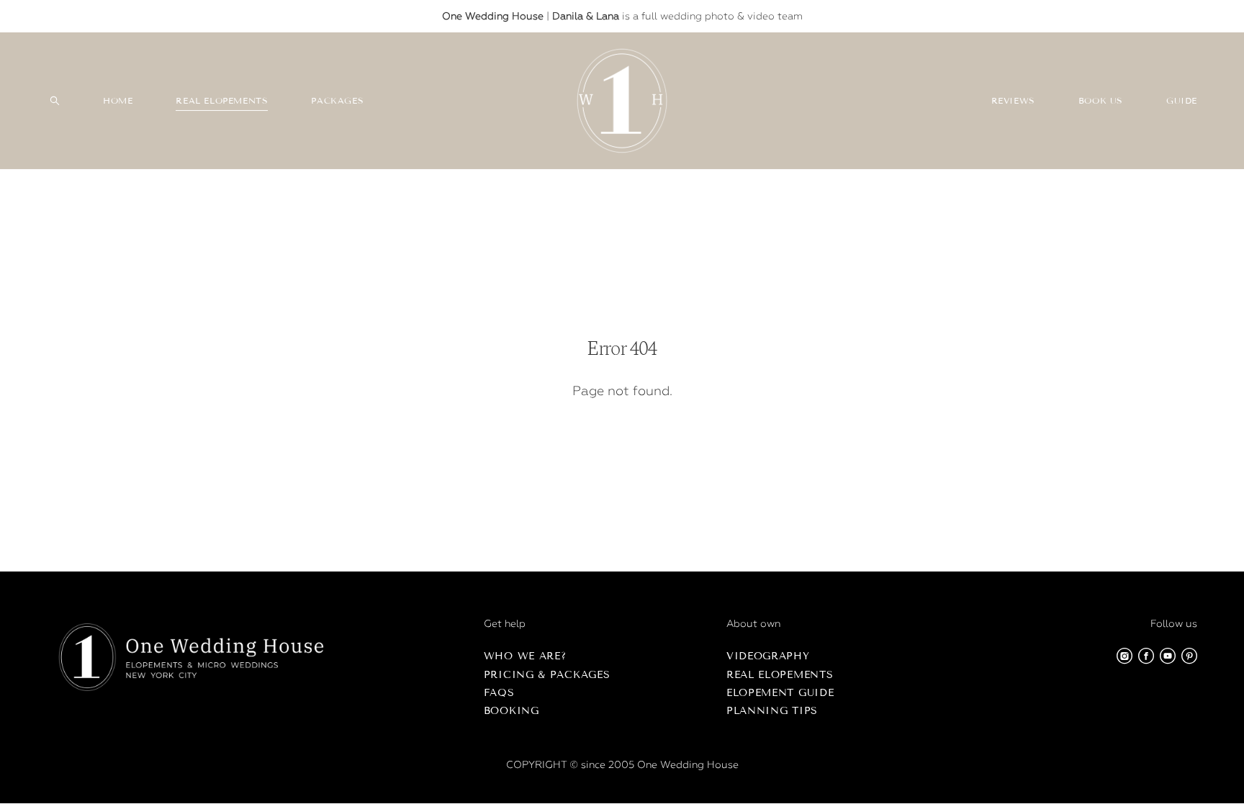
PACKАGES (337, 100)
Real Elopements (780, 675)
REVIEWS (1013, 100)
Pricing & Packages (547, 675)
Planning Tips (772, 711)
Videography (768, 656)
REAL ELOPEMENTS (222, 100)
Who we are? (525, 656)
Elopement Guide (780, 693)
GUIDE (1181, 100)
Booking (511, 711)
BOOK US (1100, 100)
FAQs (499, 693)
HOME (117, 100)
